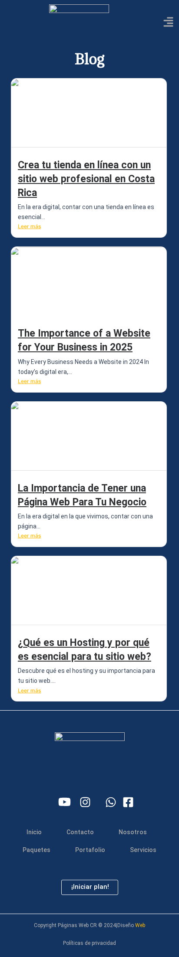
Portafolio (90, 849)
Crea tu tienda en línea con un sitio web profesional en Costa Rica (86, 179)
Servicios (143, 849)
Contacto (80, 832)
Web (140, 925)
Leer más (29, 226)
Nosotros (133, 832)
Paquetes (36, 849)
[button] (168, 22)
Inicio (34, 832)
